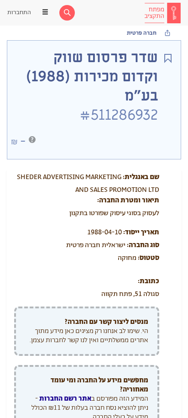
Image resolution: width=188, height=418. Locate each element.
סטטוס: (148, 258)
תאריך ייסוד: (141, 232)
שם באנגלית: (141, 177)
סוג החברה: (143, 245)
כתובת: (148, 281)
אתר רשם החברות (65, 398)
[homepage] (162, 13)
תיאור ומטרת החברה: (128, 200)
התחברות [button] (19, 12)
